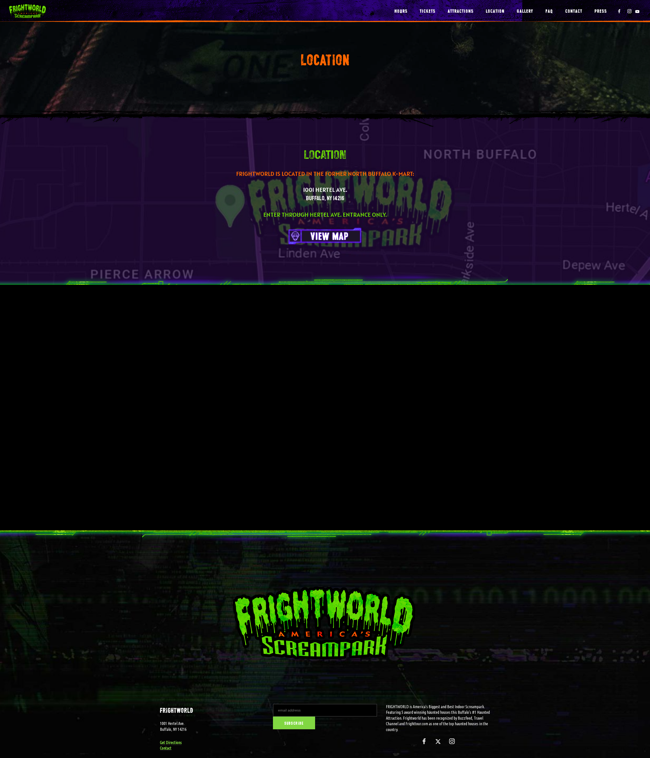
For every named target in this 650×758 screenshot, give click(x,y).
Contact (165, 748)
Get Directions (171, 742)
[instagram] (629, 11)
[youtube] (637, 11)
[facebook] (619, 11)
